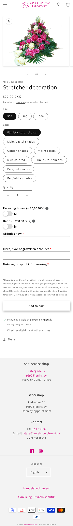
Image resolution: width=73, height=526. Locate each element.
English (34, 472)
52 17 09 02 (39, 429)
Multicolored (16, 160)
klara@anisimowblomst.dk (42, 433)
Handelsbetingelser (36, 488)
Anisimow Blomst (31, 524)
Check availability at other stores (28, 330)
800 (25, 116)
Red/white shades (19, 178)
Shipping (20, 102)
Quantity (8, 187)
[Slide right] (45, 74)
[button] (5, 4)
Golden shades (17, 151)
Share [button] (11, 339)
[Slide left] (27, 74)
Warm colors (47, 151)
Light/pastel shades (21, 141)
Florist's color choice (21, 132)
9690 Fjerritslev (36, 375)
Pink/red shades (18, 169)
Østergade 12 (36, 371)
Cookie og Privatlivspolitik (36, 497)
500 (9, 116)
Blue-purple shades (49, 160)
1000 (41, 116)
